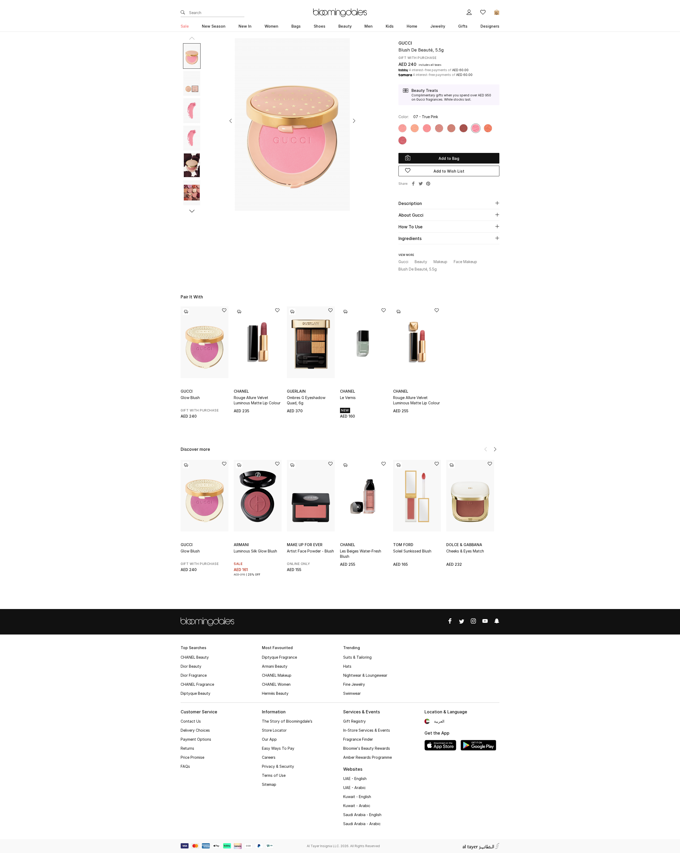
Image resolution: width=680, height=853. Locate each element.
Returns (187, 748)
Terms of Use (274, 775)
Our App (269, 739)
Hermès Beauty (275, 693)
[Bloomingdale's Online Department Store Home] (340, 12)
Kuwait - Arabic (356, 805)
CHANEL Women (276, 684)
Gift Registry (354, 721)
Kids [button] (390, 26)
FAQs (185, 766)
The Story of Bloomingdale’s (287, 721)
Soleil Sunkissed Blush (412, 551)
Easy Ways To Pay (278, 748)
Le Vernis (348, 397)
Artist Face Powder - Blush (310, 551)
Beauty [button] (345, 26)
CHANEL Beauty (195, 657)
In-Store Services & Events (366, 730)
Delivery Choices (195, 730)
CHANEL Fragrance (197, 684)
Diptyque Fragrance (279, 657)
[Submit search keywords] (183, 13)
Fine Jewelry (354, 684)
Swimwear (352, 693)
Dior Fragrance (194, 675)
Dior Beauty (191, 666)
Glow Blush (190, 397)
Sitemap (269, 784)
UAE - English (355, 778)
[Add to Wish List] (224, 310)
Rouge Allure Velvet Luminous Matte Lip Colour (257, 400)
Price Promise (192, 757)
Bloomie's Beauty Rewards (366, 748)
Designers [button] (490, 26)
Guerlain (296, 391)
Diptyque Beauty (195, 693)
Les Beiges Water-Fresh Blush (360, 554)
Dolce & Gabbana (464, 544)
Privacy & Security (278, 766)
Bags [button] (296, 26)
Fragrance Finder (358, 739)
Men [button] (368, 26)
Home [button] (412, 26)
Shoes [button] (319, 26)
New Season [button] (214, 26)
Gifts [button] (463, 26)
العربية (439, 721)
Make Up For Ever (304, 544)
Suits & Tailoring (357, 657)
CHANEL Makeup (276, 675)
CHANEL (241, 391)
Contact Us (191, 721)
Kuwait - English (357, 796)
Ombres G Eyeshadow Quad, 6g (306, 400)
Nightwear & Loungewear (365, 675)
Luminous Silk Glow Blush (255, 551)
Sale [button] (185, 26)
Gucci (405, 43)
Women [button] (271, 26)
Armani (241, 544)
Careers (268, 757)
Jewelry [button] (437, 26)
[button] (230, 121)
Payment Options (196, 739)
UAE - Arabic (354, 787)
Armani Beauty (274, 666)
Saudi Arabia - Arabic (362, 823)
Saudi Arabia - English (362, 814)
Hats (347, 666)
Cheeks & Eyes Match (465, 551)
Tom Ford (403, 544)
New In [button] (245, 26)
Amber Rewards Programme (367, 757)
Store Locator (274, 730)
